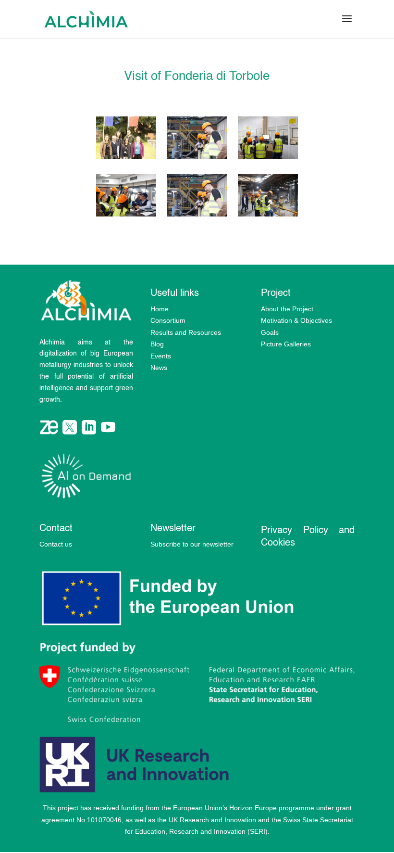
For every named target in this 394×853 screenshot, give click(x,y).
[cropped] (126, 156)
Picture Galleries (286, 344)
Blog (157, 344)
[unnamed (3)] (126, 214)
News (158, 367)
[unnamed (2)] (197, 214)
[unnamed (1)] (268, 214)
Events (160, 356)
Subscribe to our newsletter (192, 544)
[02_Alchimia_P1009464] (197, 156)
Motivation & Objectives (296, 320)
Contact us (55, 544)
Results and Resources (185, 332)
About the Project (287, 309)
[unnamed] (268, 156)
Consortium (167, 320)
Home (159, 309)
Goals (270, 332)
